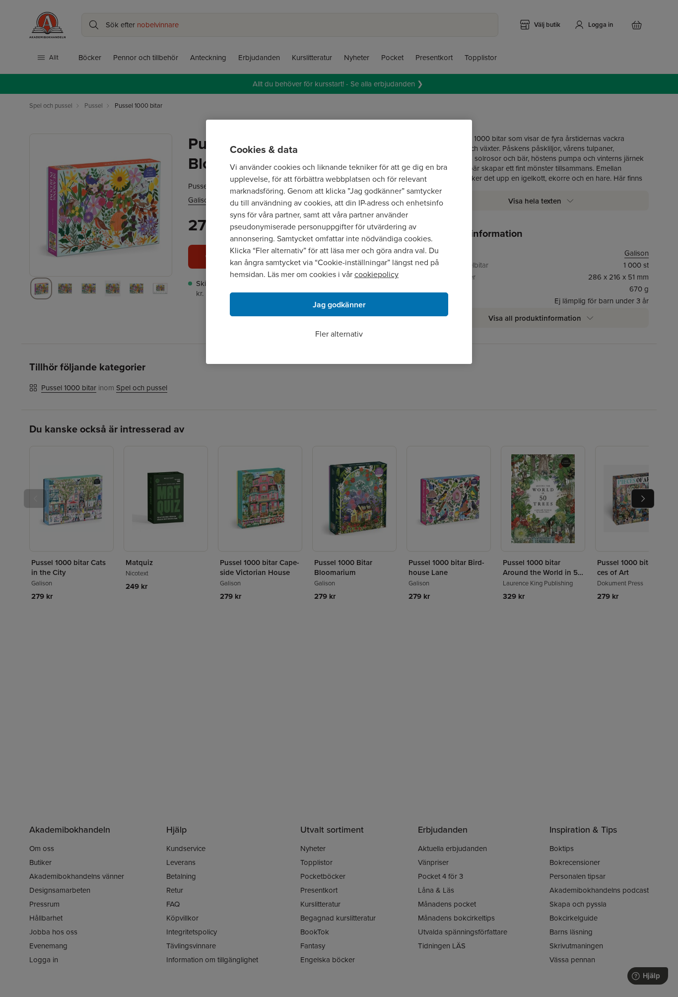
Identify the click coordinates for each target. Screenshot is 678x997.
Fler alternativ (339, 334)
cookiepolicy (376, 274)
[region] (339, 242)
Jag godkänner (339, 304)
